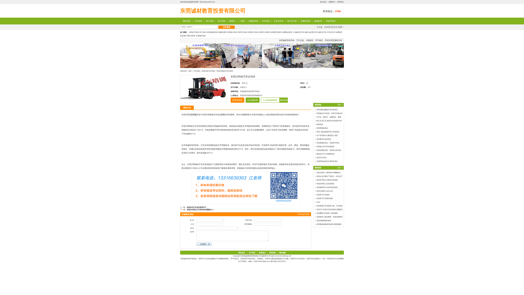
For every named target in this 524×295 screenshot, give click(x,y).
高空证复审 (191, 36)
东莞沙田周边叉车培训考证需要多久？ (201, 210)
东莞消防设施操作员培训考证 (327, 110)
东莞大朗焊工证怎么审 (324, 191)
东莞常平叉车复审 (323, 195)
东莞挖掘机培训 (212, 32)
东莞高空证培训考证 (323, 139)
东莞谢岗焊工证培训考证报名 (327, 187)
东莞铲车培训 (194, 32)
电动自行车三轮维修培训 (325, 154)
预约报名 (238, 100)
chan (318, 202)
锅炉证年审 (322, 32)
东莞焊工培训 (253, 32)
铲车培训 (266, 21)
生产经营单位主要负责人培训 (327, 135)
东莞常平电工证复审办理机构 (327, 180)
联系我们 (340, 2)
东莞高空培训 (201, 36)
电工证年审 (292, 21)
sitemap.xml (286, 256)
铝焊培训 (319, 124)
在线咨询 (253, 100)
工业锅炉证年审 (298, 32)
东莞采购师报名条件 (323, 221)
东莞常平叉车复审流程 (324, 198)
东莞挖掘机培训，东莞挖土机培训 (328, 150)
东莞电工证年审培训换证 (325, 147)
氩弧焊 (232, 21)
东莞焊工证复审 (264, 32)
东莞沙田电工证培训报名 (325, 184)
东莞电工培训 (232, 32)
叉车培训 (198, 21)
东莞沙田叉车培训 (208, 71)
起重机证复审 (287, 32)
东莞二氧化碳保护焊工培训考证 (327, 132)
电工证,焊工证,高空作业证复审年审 (329, 121)
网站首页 (186, 21)
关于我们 (252, 253)
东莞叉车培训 (242, 32)
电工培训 (210, 21)
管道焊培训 (330, 21)
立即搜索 (226, 27)
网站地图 (282, 253)
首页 (190, 71)
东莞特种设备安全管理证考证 (327, 161)
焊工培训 (221, 21)
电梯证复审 (222, 32)
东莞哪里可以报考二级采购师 (327, 213)
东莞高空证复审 (276, 32)
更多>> (340, 105)
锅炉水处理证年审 (311, 32)
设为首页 (323, 2)
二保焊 (242, 21)
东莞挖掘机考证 (322, 128)
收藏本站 (332, 2)
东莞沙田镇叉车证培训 (225, 71)
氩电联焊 (318, 21)
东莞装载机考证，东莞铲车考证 (327, 143)
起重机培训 (305, 21)
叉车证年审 (278, 21)
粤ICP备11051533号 (278, 261)
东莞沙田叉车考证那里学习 (196, 207)
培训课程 (272, 253)
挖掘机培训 (253, 21)
